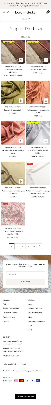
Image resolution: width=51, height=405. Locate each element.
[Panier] (47, 12)
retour (30, 317)
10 (34, 246)
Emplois (6, 321)
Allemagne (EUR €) (10, 364)
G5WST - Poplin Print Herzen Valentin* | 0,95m (13, 232)
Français (23, 364)
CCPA (30, 325)
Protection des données (36, 321)
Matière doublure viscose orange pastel (38, 111)
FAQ (4, 304)
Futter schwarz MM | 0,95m (37, 69)
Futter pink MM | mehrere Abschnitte (13, 70)
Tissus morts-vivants (10, 313)
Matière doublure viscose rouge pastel (13, 151)
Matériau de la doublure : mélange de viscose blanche (38, 192)
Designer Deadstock (13, 66)
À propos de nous (9, 317)
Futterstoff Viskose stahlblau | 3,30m (38, 151)
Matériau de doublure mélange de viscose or (13, 192)
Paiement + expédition (11, 308)
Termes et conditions (35, 308)
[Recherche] (8, 12)
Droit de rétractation (35, 313)
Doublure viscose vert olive (13, 110)
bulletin (30, 330)
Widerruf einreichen (25, 396)
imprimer (31, 304)
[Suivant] (39, 246)
